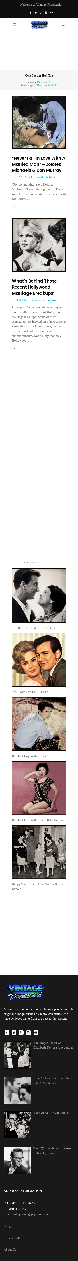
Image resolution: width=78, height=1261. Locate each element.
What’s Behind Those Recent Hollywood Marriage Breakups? (34, 287)
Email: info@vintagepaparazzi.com (27, 1214)
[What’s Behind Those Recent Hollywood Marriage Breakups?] (39, 244)
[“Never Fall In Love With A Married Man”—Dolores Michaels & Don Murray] (39, 122)
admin (52, 177)
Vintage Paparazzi (38, 81)
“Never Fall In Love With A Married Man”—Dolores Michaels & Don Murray (38, 164)
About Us (10, 1249)
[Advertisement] (39, 50)
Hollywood (37, 177)
